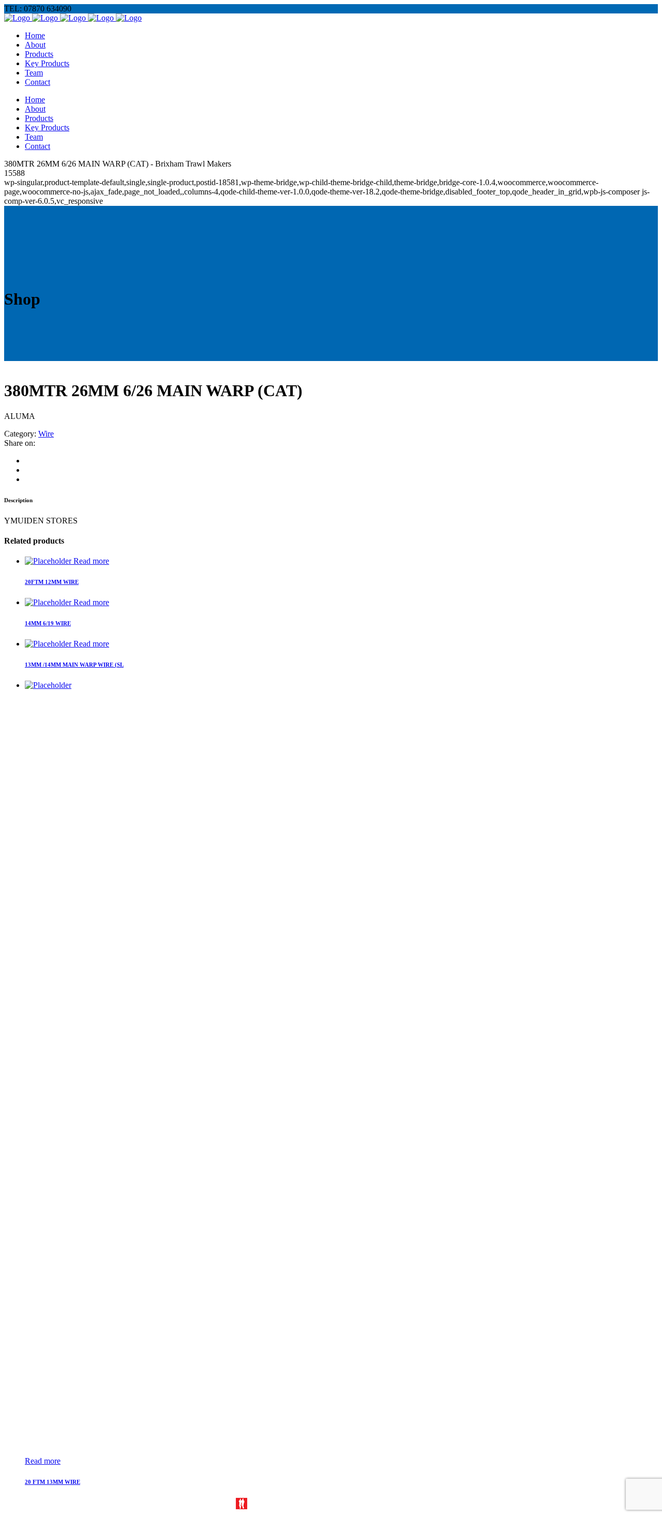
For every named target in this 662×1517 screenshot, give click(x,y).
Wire (46, 433)
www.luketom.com (281, 1503)
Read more (91, 561)
